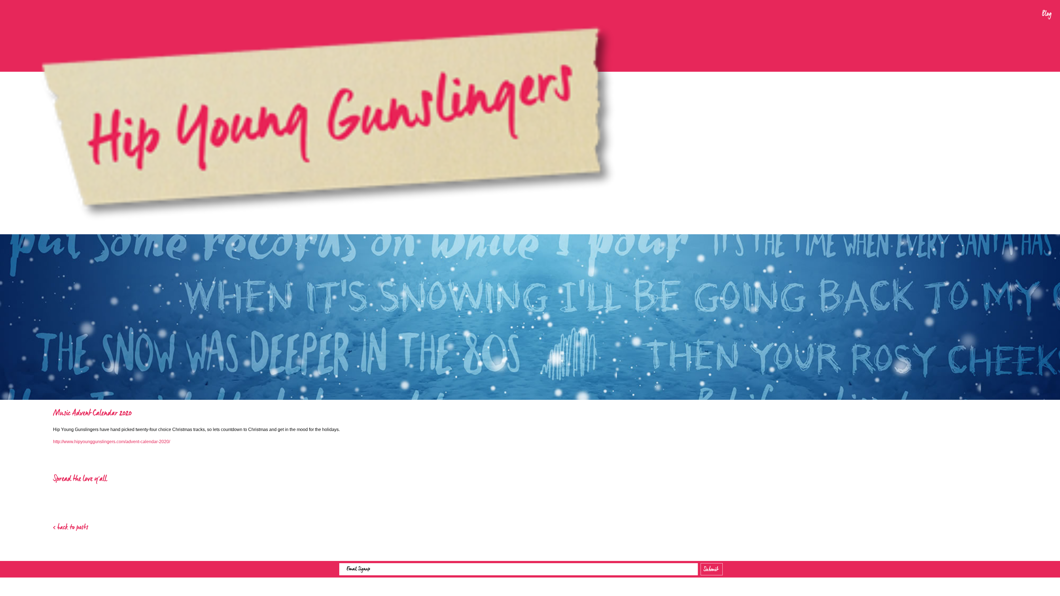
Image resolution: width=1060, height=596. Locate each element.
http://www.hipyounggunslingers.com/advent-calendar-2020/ (111, 441)
